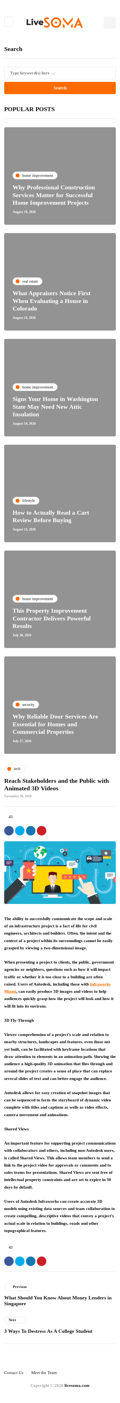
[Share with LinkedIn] (30, 830)
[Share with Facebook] (9, 830)
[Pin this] (41, 830)
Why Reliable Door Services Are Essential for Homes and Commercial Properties (55, 724)
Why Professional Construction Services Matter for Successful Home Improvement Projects (54, 195)
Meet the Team (44, 1372)
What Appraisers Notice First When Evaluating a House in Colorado (51, 301)
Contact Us (13, 1372)
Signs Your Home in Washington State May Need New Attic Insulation (55, 406)
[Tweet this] (20, 830)
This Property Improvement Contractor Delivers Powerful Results (52, 618)
